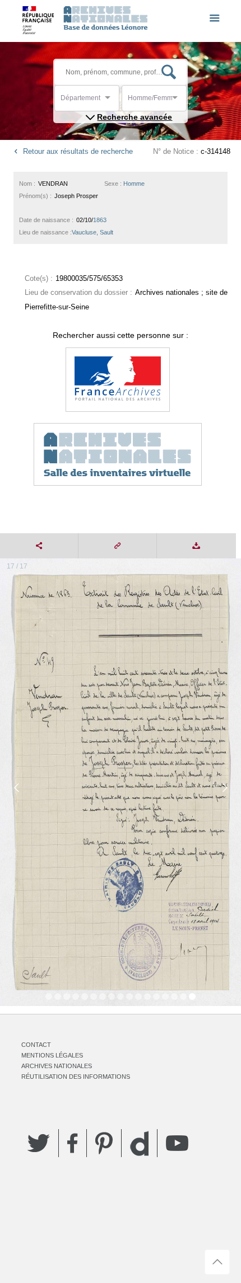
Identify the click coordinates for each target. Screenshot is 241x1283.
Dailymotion (139, 1143)
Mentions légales (52, 1055)
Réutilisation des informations (75, 1076)
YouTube (177, 1143)
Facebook (72, 1143)
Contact (36, 1044)
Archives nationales (56, 1066)
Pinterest (104, 1143)
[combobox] (111, 101)
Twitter (38, 1143)
